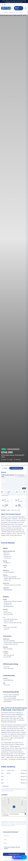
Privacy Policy (20, 860)
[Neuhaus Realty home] (6, 8)
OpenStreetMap (5, 815)
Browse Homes (17, 8)
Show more (5, 786)
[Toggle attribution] (25, 814)
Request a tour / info (14, 854)
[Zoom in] (25, 798)
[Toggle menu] (25, 8)
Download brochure (17, 468)
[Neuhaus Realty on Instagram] (5, 4)
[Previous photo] (3, 482)
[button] (14, 806)
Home (2, 465)
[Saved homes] (12, 8)
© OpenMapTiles (11, 814)
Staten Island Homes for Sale (12, 465)
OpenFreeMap (5, 814)
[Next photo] (24, 482)
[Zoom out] (25, 800)
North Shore (23, 465)
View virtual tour (8, 589)
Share (5, 468)
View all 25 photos (21, 475)
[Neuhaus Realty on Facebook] (2, 4)
